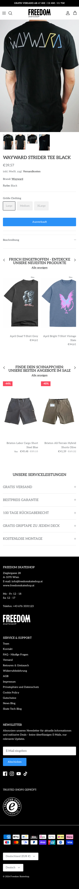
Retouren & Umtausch (16, 665)
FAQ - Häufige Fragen (15, 654)
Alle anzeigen (40, 267)
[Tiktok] (25, 774)
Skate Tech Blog (12, 708)
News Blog (9, 703)
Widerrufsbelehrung (15, 670)
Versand (8, 659)
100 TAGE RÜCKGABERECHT (26, 513)
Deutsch (10, 867)
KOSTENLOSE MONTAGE (22, 539)
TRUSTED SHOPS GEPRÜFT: (20, 789)
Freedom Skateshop (19, 876)
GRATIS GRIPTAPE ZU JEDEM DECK (31, 526)
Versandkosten (32, 171)
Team (6, 643)
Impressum (9, 681)
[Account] (67, 13)
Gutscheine (9, 698)
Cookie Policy (11, 692)
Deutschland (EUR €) (18, 856)
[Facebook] (5, 774)
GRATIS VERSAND (17, 487)
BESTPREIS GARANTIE (21, 500)
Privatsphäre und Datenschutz (21, 687)
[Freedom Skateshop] (39, 13)
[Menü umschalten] (4, 13)
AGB (5, 676)
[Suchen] (12, 13)
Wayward (17, 179)
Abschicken (15, 761)
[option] (39, 76)
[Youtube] (19, 774)
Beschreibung (11, 240)
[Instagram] (12, 774)
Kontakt (7, 649)
